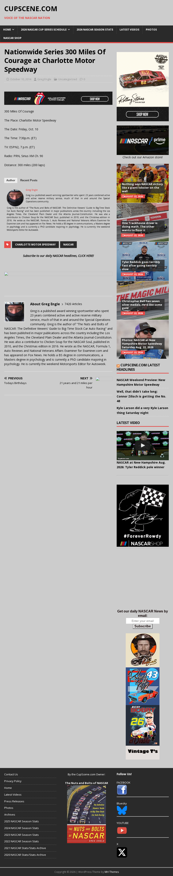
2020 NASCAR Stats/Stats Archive (25, 855)
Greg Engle (44, 79)
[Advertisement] (143, 583)
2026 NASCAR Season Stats (95, 29)
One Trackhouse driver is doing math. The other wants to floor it (139, 226)
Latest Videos (129, 29)
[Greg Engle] (15, 204)
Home (7, 29)
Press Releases (14, 801)
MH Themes (112, 872)
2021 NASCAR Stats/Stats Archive (25, 848)
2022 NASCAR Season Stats (21, 841)
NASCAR (68, 244)
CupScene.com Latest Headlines (138, 367)
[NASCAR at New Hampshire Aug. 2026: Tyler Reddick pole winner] (143, 445)
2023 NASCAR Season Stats (21, 835)
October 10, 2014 (20, 79)
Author (10, 180)
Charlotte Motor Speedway (35, 244)
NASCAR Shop (12, 38)
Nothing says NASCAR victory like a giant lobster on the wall (142, 187)
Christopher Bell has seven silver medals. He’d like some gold (142, 304)
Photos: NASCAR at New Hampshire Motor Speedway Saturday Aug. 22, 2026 (142, 343)
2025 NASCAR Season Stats (21, 821)
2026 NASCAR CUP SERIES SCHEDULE (44, 29)
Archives (9, 814)
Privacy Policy (13, 781)
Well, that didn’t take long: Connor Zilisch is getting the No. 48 (141, 396)
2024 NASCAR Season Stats (21, 828)
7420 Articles (73, 304)
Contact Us (11, 774)
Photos (151, 29)
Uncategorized (67, 79)
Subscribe (142, 626)
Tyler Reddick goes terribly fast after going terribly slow (141, 265)
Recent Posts (28, 180)
